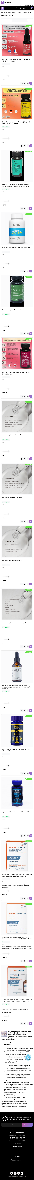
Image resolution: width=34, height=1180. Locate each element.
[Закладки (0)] (28, 8)
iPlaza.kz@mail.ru (17, 1143)
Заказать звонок (17, 1146)
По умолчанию (6, 20)
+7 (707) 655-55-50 (25, 5)
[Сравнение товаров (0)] (24, 8)
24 (29, 20)
